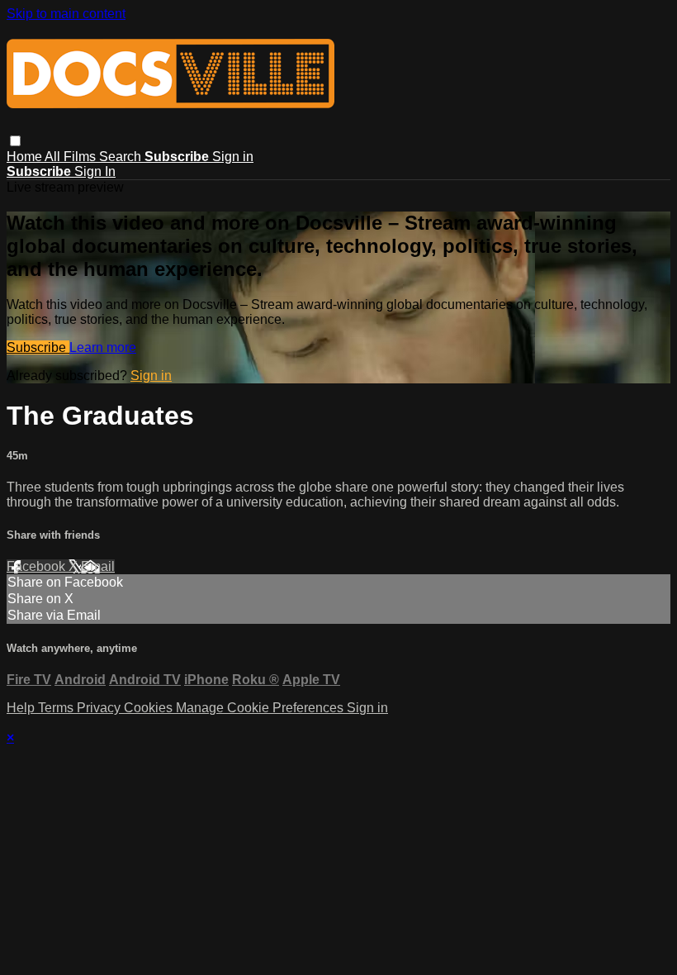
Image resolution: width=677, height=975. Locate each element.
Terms (57, 708)
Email (98, 566)
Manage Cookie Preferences (261, 708)
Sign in (232, 157)
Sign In (95, 171)
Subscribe (38, 347)
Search (121, 157)
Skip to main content (66, 14)
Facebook (38, 566)
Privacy (100, 708)
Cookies (150, 708)
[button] (15, 141)
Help (22, 708)
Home (26, 157)
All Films (72, 157)
